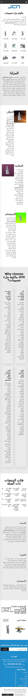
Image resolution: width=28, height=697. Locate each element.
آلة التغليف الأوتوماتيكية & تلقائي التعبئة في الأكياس (15, 507)
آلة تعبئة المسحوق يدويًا (8, 490)
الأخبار (25, 676)
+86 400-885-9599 (14, 664)
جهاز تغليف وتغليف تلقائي (7, 501)
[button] (7, 620)
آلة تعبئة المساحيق (23, 489)
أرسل (4, 649)
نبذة (26, 674)
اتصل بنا (25, 681)
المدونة (25, 683)
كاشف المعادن (13, 63)
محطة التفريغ (16, 500)
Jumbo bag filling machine (7, 495)
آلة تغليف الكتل (24, 505)
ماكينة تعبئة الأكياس (15, 489)
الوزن (22, 63)
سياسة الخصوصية (22, 685)
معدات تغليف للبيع (7, 505)
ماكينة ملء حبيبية (15, 494)
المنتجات (25, 672)
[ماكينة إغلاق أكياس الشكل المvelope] (20, 629)
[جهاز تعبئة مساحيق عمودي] (8, 629)
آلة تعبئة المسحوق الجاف (24, 495)
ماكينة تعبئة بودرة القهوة (23, 500)
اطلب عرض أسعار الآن (6, 609)
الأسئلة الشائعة (23, 679)
